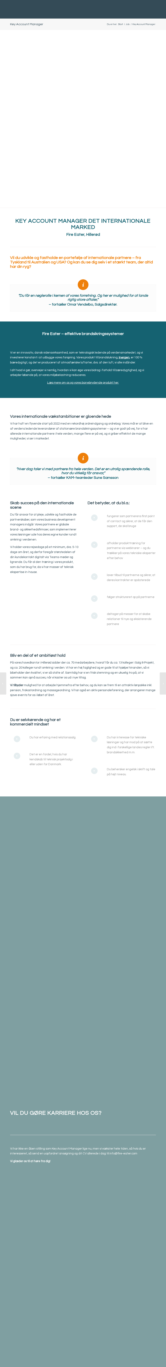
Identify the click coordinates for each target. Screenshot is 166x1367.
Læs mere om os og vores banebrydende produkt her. (83, 382)
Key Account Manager (26, 24)
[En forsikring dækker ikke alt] (3, 683)
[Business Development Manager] (163, 683)
